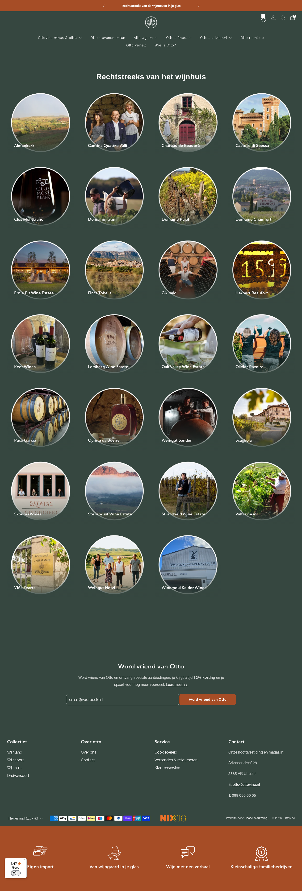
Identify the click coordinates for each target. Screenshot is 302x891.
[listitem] (151, 5)
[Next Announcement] (199, 6)
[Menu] (24, 861)
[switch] (16, 873)
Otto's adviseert (213, 38)
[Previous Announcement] (104, 6)
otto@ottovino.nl (246, 784)
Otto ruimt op (252, 38)
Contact (88, 760)
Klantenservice (167, 768)
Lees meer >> (177, 684)
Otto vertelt (136, 45)
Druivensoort (18, 775)
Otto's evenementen (107, 38)
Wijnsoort (15, 760)
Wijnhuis (14, 768)
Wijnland (14, 752)
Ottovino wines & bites (57, 38)
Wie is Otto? (165, 45)
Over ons (88, 752)
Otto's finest (176, 38)
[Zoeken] (283, 17)
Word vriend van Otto (207, 699)
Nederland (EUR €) (23, 818)
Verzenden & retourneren (176, 760)
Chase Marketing (255, 818)
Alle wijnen (143, 38)
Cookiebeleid (166, 752)
